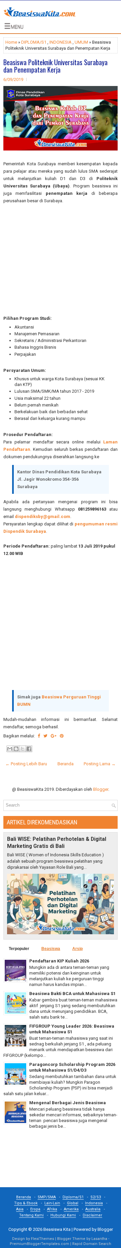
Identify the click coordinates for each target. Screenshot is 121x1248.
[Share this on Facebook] (39, 735)
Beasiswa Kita (57, 1229)
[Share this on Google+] (53, 735)
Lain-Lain (52, 1203)
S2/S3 (95, 1197)
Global (72, 1203)
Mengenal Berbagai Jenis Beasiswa (67, 1102)
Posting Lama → (100, 763)
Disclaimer (92, 1215)
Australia (92, 1209)
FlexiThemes (42, 1239)
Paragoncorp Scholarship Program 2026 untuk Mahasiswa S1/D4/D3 (72, 1067)
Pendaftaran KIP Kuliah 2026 (59, 960)
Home (11, 42)
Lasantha (99, 1239)
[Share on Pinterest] (61, 735)
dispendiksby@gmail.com (42, 516)
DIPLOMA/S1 (33, 42)
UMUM (81, 42)
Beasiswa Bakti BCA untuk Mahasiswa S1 (72, 993)
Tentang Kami (31, 1215)
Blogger (100, 789)
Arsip (77, 948)
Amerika (71, 1209)
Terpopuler (19, 948)
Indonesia (94, 1203)
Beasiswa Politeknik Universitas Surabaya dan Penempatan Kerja (55, 65)
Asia (20, 1209)
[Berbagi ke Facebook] (29, 748)
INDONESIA (60, 42)
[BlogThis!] (16, 748)
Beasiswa (50, 948)
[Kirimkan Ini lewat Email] (9, 748)
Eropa (35, 1209)
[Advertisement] (60, 259)
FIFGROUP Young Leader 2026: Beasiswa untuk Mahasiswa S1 (71, 1029)
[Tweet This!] (45, 735)
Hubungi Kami (63, 1215)
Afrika (52, 1209)
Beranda (65, 763)
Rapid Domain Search (91, 1244)
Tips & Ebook (26, 1203)
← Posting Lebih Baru (26, 763)
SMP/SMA (47, 1197)
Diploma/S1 (73, 1197)
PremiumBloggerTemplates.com (39, 1244)
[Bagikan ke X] (22, 748)
